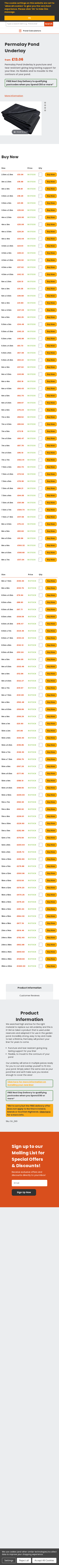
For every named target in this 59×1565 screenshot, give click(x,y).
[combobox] (29, 23)
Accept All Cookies (44, 1560)
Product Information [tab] (29, 987)
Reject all (24, 1560)
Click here (45, 1111)
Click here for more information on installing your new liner (26, 1083)
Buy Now (51, 174)
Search (48, 23)
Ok (29, 18)
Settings (8, 1560)
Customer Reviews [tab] (29, 995)
